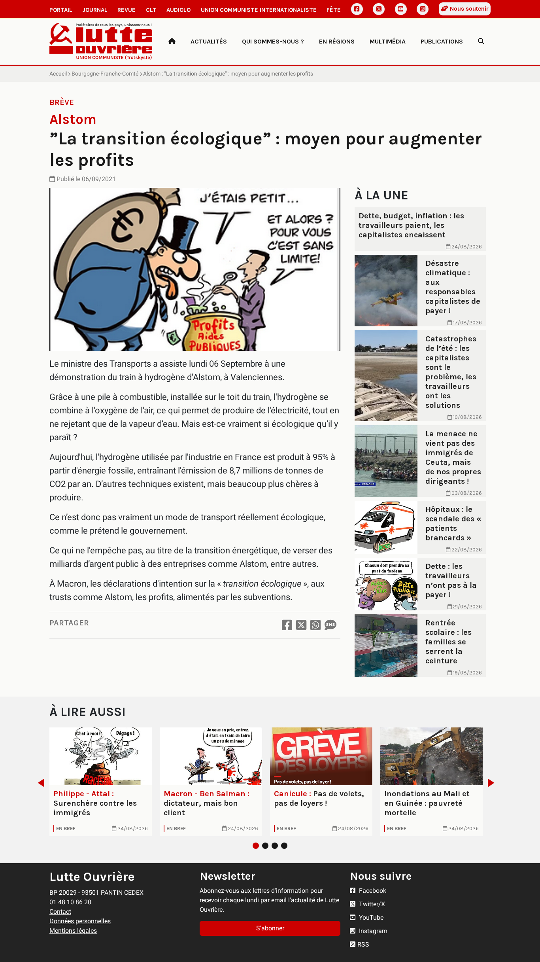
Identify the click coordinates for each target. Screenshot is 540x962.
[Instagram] (423, 9)
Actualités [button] (209, 41)
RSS (363, 944)
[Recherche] (481, 41)
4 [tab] (284, 846)
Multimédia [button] (388, 41)
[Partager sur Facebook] (287, 625)
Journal (95, 9)
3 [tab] (275, 846)
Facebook (371, 890)
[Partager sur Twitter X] (301, 625)
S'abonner (270, 928)
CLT (151, 9)
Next (493, 782)
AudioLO (178, 9)
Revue (126, 9)
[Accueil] (172, 41)
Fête (334, 9)
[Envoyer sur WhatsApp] (315, 625)
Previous (39, 782)
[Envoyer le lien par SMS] (330, 625)
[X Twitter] (379, 9)
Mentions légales (73, 930)
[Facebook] (357, 9)
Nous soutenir (468, 8)
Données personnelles (80, 921)
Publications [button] (442, 41)
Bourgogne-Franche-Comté (105, 73)
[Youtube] (401, 9)
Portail (60, 9)
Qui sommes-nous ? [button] (273, 41)
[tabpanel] (100, 781)
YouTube (370, 917)
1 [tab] (256, 846)
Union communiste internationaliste (259, 9)
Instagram (372, 931)
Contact (60, 911)
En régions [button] (337, 41)
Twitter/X (371, 904)
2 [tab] (265, 846)
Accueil (58, 73)
